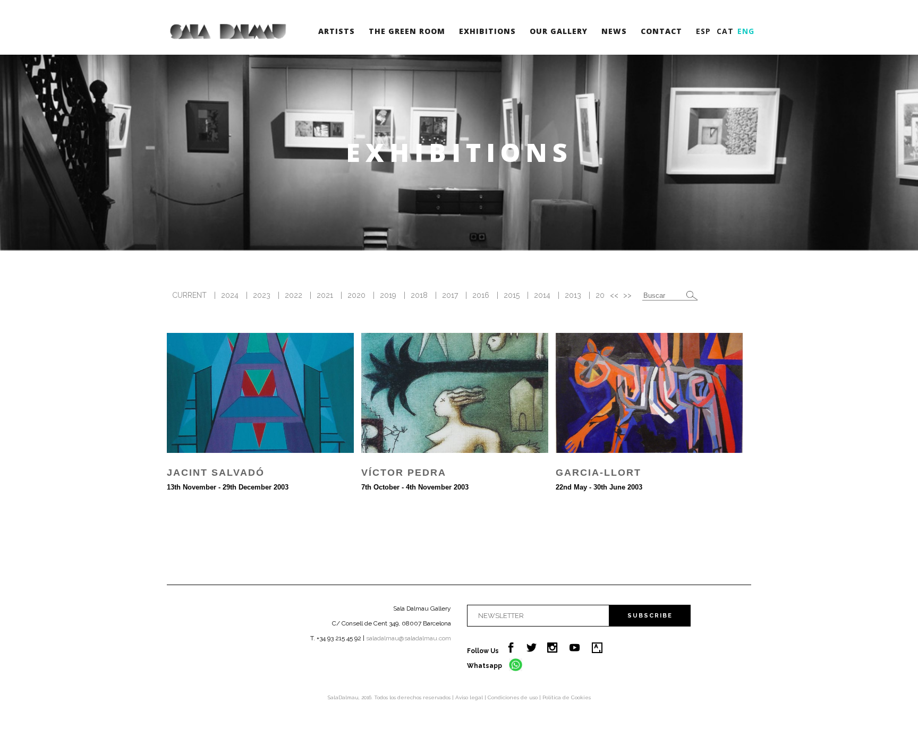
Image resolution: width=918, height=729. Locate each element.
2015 (512, 295)
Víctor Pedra (403, 472)
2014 (542, 295)
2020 (356, 295)
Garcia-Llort (598, 472)
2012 (604, 295)
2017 (450, 295)
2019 (388, 295)
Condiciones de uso (513, 697)
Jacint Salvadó (216, 472)
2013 (573, 295)
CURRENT (189, 295)
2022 (293, 295)
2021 (325, 295)
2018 (419, 295)
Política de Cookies (566, 697)
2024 (230, 295)
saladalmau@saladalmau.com (408, 638)
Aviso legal (469, 697)
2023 (261, 295)
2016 (480, 295)
